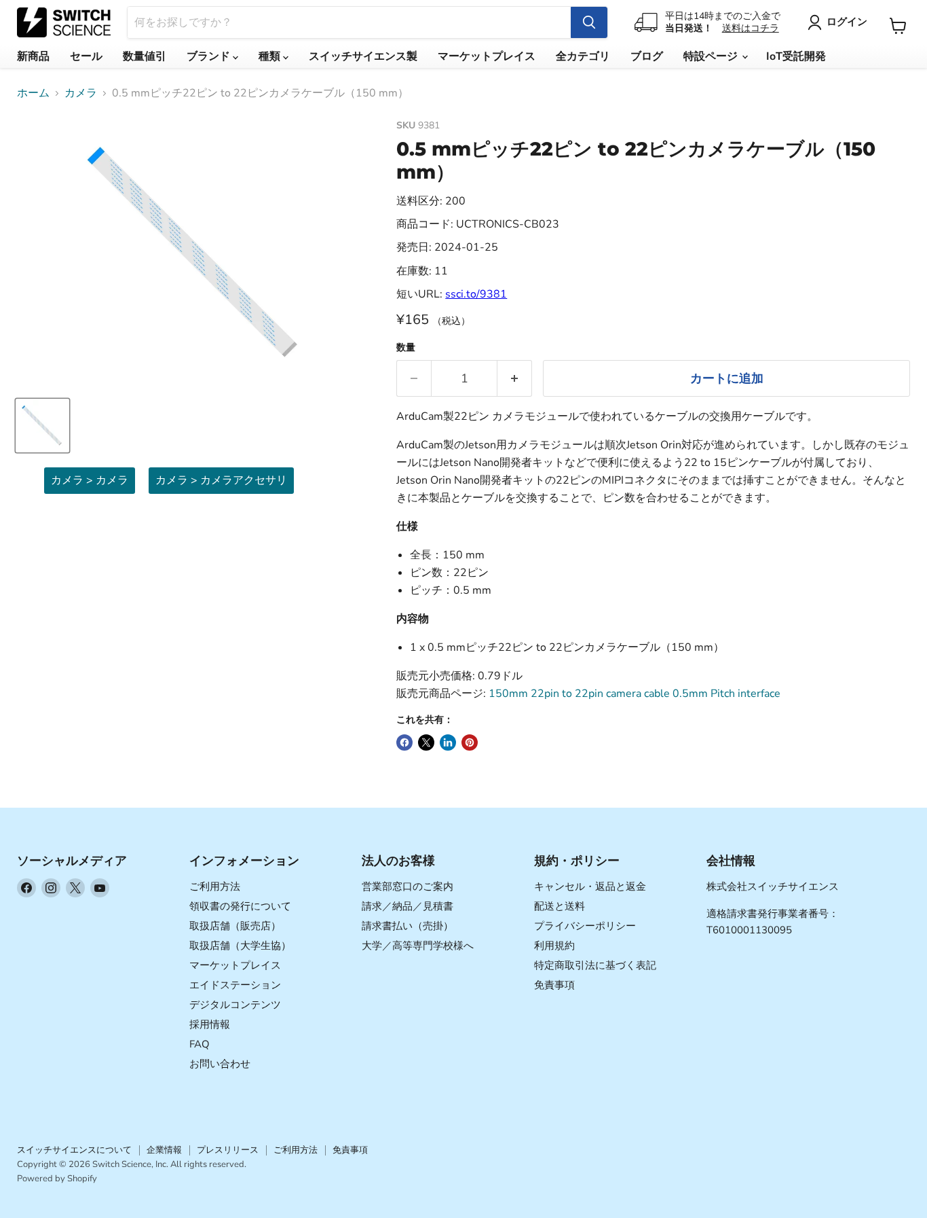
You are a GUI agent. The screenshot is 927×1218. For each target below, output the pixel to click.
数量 (405, 347)
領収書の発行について (240, 906)
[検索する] (589, 22)
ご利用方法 (214, 886)
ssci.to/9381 (476, 294)
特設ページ (711, 56)
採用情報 (209, 1024)
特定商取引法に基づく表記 (595, 965)
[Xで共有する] (426, 742)
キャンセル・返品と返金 (590, 886)
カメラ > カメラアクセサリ (221, 480)
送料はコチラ (750, 28)
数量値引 (144, 56)
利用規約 (554, 945)
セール (86, 56)
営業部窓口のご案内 (407, 886)
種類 (271, 56)
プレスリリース (228, 1150)
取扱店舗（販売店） (235, 926)
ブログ (646, 56)
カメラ (80, 93)
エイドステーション (235, 985)
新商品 (33, 56)
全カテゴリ (583, 56)
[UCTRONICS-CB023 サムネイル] (42, 425)
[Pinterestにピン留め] (469, 742)
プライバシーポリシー (585, 926)
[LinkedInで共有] (448, 742)
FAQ (199, 1044)
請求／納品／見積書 (407, 906)
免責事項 (554, 985)
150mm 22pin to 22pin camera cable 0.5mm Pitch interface (634, 693)
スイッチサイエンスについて (74, 1150)
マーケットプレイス (486, 56)
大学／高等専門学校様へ (418, 945)
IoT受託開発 (796, 56)
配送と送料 (559, 906)
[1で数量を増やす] (514, 378)
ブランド (210, 56)
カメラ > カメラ (89, 480)
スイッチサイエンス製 (363, 56)
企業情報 (164, 1150)
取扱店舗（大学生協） (240, 945)
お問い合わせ (219, 1064)
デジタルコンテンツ (235, 1004)
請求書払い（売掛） (407, 926)
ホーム (33, 93)
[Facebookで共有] (404, 742)
